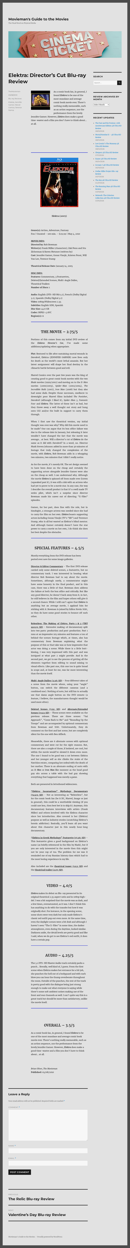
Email (12, 1158)
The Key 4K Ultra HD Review (106, 180)
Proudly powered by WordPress (49, 1237)
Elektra (11, 102)
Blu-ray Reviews (14, 99)
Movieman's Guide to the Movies (38, 19)
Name (12, 1146)
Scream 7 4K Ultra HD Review (107, 165)
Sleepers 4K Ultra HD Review (106, 152)
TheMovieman (14, 91)
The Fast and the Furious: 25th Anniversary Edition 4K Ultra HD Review (108, 126)
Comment (14, 1107)
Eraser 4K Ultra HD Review (106, 159)
